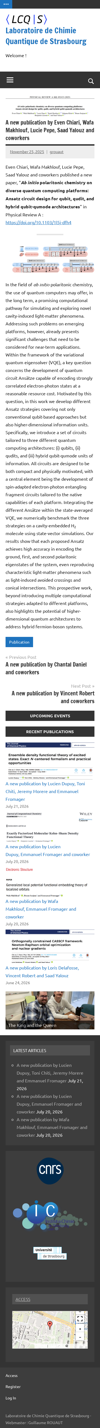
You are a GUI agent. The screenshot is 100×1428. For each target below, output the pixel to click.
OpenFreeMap (56, 1346)
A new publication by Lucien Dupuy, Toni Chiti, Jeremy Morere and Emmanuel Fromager (45, 791)
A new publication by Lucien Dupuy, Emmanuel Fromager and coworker (49, 1103)
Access (12, 1375)
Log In (11, 1397)
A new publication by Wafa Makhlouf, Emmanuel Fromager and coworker (41, 908)
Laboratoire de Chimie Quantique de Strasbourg (46, 36)
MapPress (41, 1346)
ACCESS (23, 1299)
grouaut (57, 151)
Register (13, 1386)
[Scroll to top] (89, 1417)
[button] (50, 1325)
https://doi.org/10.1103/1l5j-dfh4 (38, 222)
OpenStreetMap (77, 1346)
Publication (19, 641)
